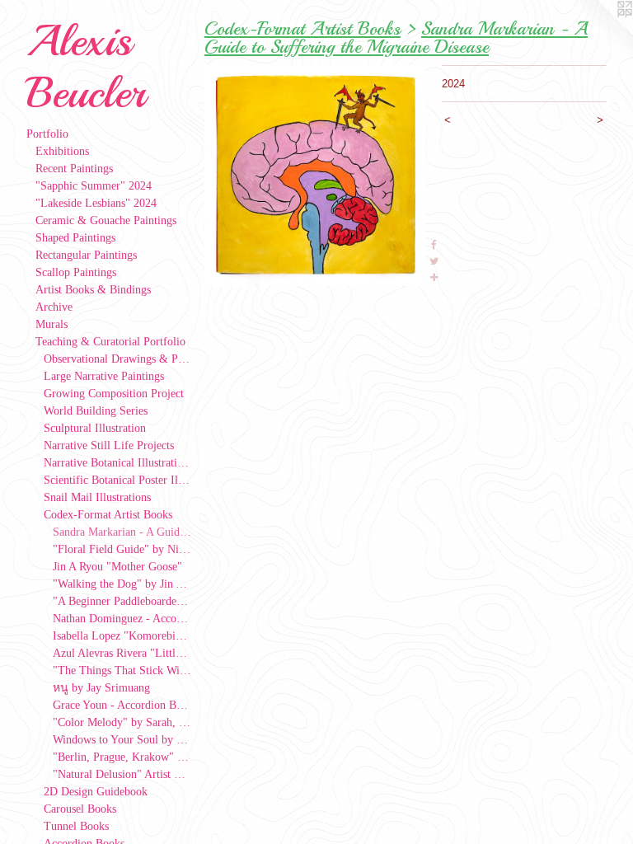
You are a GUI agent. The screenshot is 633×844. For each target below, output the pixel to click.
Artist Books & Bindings (93, 290)
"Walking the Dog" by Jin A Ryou (122, 584)
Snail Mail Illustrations (97, 497)
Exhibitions (62, 151)
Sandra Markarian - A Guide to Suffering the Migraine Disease (122, 532)
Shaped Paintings (75, 238)
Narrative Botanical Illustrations (117, 463)
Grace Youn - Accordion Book (122, 705)
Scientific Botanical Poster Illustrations (117, 480)
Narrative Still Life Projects (109, 445)
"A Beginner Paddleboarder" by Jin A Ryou (122, 601)
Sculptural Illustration (95, 428)
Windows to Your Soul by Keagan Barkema (122, 740)
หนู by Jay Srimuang (101, 688)
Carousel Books (80, 809)
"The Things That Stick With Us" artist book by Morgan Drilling (122, 670)
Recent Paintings (74, 168)
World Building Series (96, 411)
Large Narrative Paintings (104, 376)
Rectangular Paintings (86, 255)
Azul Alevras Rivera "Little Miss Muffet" (122, 653)
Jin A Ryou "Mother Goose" (117, 566)
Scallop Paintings (75, 272)
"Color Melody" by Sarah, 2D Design (122, 722)
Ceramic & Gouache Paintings (105, 220)
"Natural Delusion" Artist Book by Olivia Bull (122, 774)
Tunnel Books (76, 826)
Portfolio (47, 134)
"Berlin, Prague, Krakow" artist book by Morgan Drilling (122, 757)
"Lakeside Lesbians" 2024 (96, 203)
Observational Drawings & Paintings (117, 359)
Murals (51, 324)
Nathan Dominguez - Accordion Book (122, 618)
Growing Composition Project (114, 393)
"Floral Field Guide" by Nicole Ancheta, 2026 (122, 549)
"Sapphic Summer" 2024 (93, 186)
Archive (54, 307)
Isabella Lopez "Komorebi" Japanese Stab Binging (122, 636)
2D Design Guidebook (96, 791)
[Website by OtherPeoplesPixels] (600, 33)
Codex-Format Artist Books (108, 515)
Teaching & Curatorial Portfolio (110, 341)
